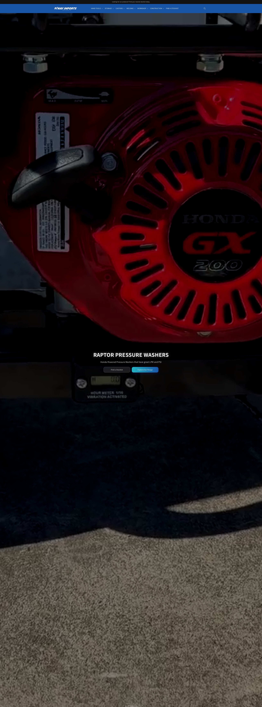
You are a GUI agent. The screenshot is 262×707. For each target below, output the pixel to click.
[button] (97, 8)
